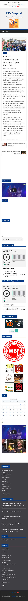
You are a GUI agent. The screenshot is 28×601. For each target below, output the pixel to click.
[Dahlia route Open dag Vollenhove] (14, 446)
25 (6, 415)
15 (20, 409)
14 (17, 409)
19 (10, 412)
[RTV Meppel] (3, 31)
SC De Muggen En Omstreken (8, 540)
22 (20, 412)
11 (6, 409)
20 (13, 412)
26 (10, 415)
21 (17, 412)
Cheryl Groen (13, 68)
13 (13, 409)
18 (6, 412)
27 (13, 415)
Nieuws (5, 53)
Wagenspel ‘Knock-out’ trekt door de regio (12, 511)
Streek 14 (4, 585)
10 (3, 409)
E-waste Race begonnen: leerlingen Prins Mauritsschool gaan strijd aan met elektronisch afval (13, 505)
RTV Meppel (14, 13)
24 (3, 415)
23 (24, 412)
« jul (2, 422)
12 (10, 409)
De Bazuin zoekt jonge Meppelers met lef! (11, 152)
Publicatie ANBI (5, 549)
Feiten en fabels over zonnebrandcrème (17, 145)
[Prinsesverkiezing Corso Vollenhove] (14, 190)
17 (3, 412)
